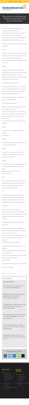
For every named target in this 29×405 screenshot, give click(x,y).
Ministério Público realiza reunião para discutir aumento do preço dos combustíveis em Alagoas (14, 296)
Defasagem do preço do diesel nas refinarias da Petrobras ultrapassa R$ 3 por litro (14, 336)
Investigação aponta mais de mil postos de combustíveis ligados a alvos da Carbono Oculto (14, 316)
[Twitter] (10, 356)
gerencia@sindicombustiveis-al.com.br (8, 388)
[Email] (23, 356)
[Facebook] (5, 356)
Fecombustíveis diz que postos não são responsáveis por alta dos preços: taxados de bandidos (14, 306)
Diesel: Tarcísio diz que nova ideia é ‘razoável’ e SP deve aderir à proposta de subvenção (14, 326)
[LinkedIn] (14, 356)
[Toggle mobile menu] (26, 11)
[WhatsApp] (18, 356)
